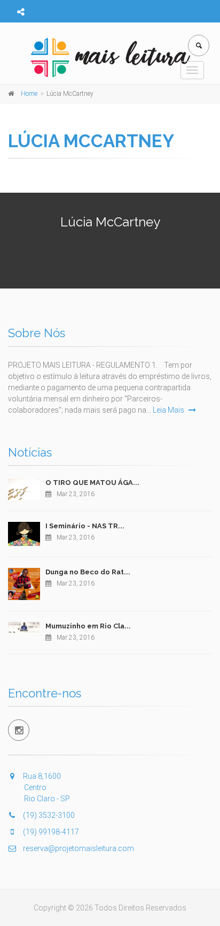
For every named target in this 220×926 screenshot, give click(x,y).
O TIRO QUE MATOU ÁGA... (92, 483)
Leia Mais (169, 410)
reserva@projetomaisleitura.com (77, 848)
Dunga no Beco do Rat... (87, 572)
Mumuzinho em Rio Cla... (88, 626)
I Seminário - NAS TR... (84, 526)
